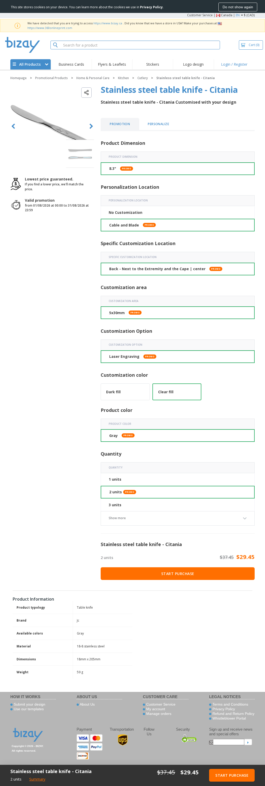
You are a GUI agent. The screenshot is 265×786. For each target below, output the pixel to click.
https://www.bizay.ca (107, 23)
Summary (37, 779)
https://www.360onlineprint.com (49, 28)
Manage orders (158, 714)
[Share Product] (86, 92)
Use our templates (28, 709)
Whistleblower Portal (228, 718)
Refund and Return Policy (232, 714)
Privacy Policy (223, 709)
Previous (13, 126)
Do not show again (238, 7)
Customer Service (200, 15)
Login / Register (234, 64)
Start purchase (177, 573)
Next (91, 126)
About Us (87, 704)
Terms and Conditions (229, 704)
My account (155, 709)
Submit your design (29, 704)
